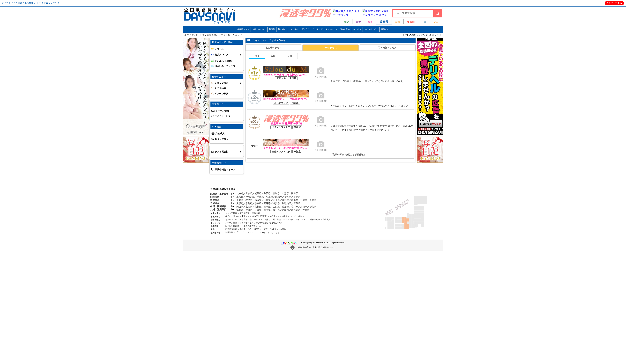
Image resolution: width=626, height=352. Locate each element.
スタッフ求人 (221, 139)
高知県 (303, 207)
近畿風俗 (214, 203)
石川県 (276, 200)
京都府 (249, 203)
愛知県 (239, 200)
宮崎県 (285, 210)
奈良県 (258, 203)
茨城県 (278, 197)
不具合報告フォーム (225, 170)
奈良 (370, 22)
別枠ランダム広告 (278, 229)
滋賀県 (276, 203)
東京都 (239, 197)
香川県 (294, 207)
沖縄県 (306, 210)
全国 (436, 22)
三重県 (296, 203)
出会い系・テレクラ (225, 66)
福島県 (294, 193)
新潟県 (303, 200)
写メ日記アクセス (387, 47)
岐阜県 (249, 200)
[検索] (437, 13)
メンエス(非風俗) (223, 61)
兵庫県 (267, 203)
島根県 (258, 207)
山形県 (285, 193)
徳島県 (312, 207)
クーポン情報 (222, 111)
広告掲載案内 (231, 229)
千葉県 (260, 197)
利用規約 (229, 232)
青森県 (249, 193)
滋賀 (397, 22)
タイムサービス (371, 29)
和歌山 (411, 22)
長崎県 (258, 210)
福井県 (285, 200)
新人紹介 (282, 29)
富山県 (294, 200)
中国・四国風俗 (218, 206)
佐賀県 (249, 210)
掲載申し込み (245, 229)
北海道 (239, 193)
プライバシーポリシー (245, 232)
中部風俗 (214, 200)
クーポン (357, 29)
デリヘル (219, 49)
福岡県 (239, 210)
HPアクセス (330, 47)
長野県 (312, 200)
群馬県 (296, 197)
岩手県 (258, 193)
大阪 (346, 22)
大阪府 (239, 203)
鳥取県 (267, 207)
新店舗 (272, 29)
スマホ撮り (294, 29)
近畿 (202, 35)
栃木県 (287, 197)
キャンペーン (331, 29)
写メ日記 (306, 29)
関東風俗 (214, 197)
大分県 (276, 210)
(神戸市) (256, 216)
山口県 (276, 207)
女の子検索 (220, 88)
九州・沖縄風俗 (218, 209)
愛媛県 (285, 207)
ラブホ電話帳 (221, 152)
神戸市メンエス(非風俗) (280, 216)
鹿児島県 (295, 210)
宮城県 (276, 193)
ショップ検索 (221, 83)
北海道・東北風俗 (219, 194)
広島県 (249, 207)
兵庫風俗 (211, 35)
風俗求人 (385, 29)
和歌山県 (286, 203)
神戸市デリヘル (232, 216)
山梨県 (267, 200)
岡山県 (239, 207)
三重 (424, 22)
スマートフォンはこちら (268, 233)
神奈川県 (250, 197)
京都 (358, 22)
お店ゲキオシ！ (259, 29)
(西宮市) (263, 216)
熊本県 (267, 210)
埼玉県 (269, 197)
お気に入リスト (277, 223)
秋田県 (267, 193)
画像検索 (256, 213)
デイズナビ (192, 35)
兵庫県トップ (243, 29)
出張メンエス (221, 55)
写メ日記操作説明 (233, 226)
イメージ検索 (221, 94)
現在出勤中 (345, 29)
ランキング (317, 29)
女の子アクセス (274, 47)
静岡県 (258, 200)
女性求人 (219, 133)
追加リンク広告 (261, 229)
